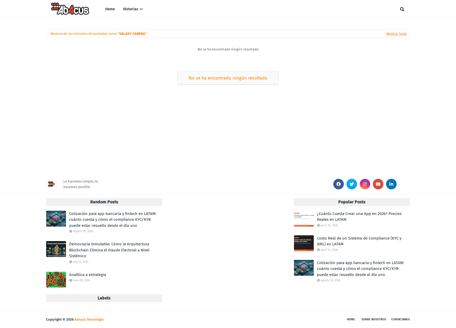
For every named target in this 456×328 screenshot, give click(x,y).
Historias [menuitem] (130, 9)
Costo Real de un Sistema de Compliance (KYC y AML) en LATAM (359, 241)
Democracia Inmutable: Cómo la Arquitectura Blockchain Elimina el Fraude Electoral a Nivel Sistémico (109, 250)
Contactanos (400, 319)
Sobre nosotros (374, 319)
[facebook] (338, 184)
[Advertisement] (204, 130)
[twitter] (351, 184)
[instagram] (365, 184)
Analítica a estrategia (87, 274)
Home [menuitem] (110, 9)
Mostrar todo (396, 34)
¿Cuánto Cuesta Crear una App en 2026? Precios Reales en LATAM (359, 216)
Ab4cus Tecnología (89, 319)
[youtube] (378, 184)
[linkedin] (391, 184)
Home (351, 319)
